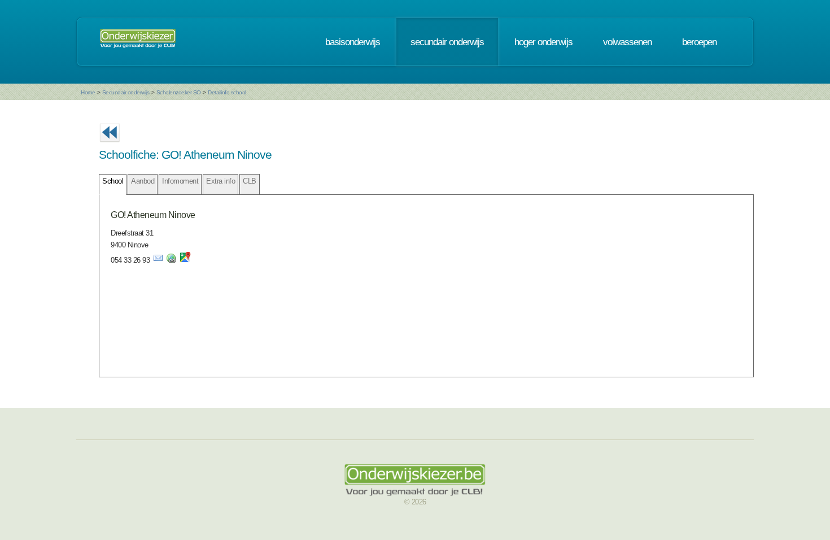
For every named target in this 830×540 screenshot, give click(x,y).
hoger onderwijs (543, 41)
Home (88, 92)
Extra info (220, 181)
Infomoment (180, 181)
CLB (249, 181)
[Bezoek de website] (171, 260)
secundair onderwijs (447, 41)
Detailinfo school (227, 92)
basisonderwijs (352, 41)
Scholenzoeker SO (178, 92)
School (112, 181)
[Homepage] (137, 42)
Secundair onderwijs (126, 92)
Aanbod (142, 181)
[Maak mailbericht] (158, 260)
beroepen (699, 41)
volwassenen (627, 41)
